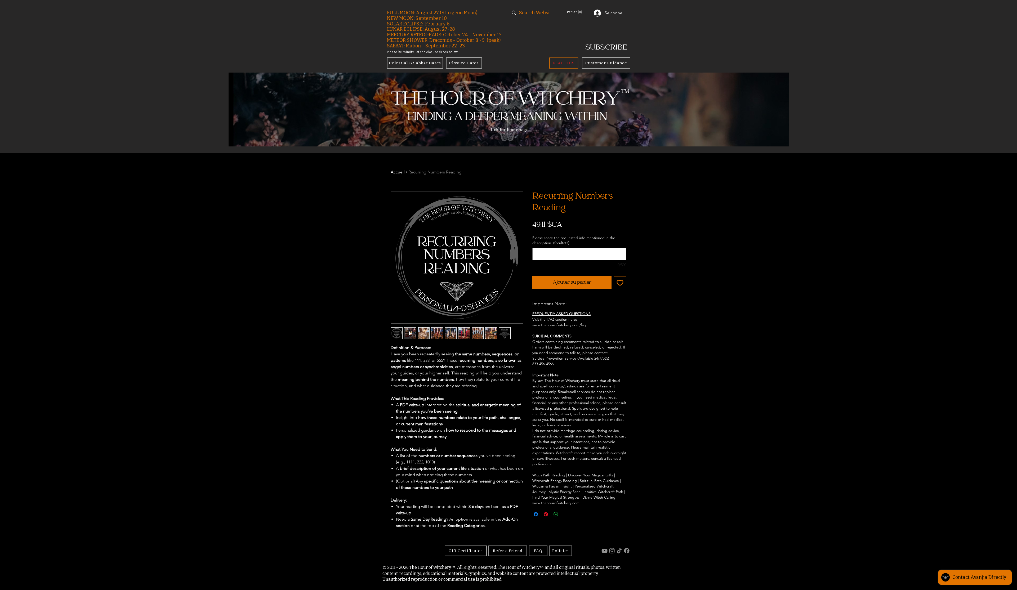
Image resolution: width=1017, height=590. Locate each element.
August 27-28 (440, 29)
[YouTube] (604, 550)
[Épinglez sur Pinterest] (546, 514)
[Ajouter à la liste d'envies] (620, 282)
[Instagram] (611, 550)
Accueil (398, 172)
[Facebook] (626, 550)
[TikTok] (619, 550)
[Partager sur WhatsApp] (556, 514)
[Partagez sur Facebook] (536, 514)
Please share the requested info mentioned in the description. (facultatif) (573, 240)
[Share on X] (566, 514)
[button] (579, 12)
